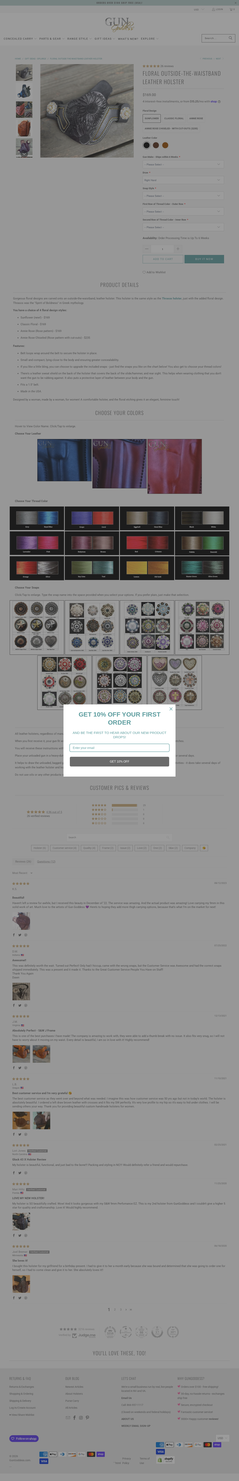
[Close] (171, 708)
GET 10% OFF (119, 761)
